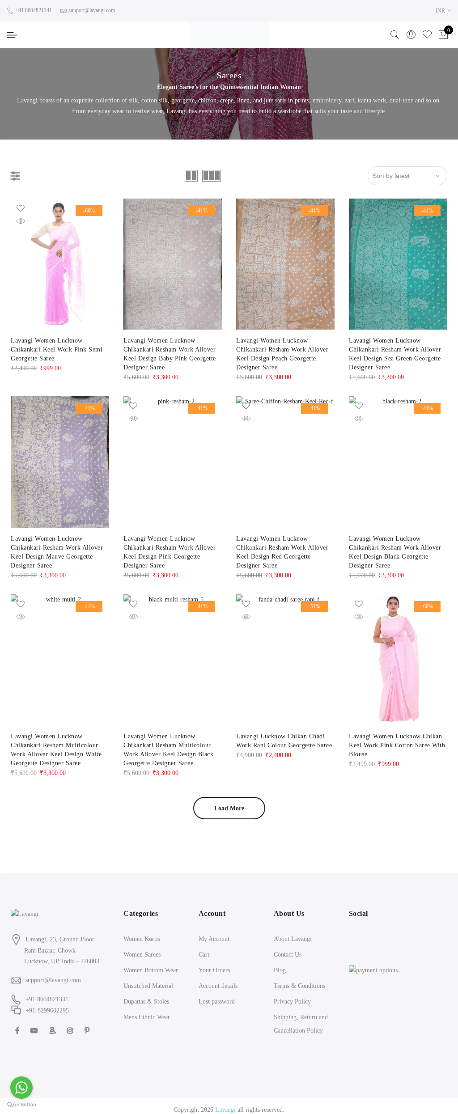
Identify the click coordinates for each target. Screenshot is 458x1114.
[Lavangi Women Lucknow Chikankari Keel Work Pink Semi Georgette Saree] (60, 256)
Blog (280, 962)
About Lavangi (293, 931)
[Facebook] (18, 1022)
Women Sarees (142, 946)
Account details (218, 977)
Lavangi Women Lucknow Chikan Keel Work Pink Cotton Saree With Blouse (397, 737)
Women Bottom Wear (150, 962)
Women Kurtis (141, 931)
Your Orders (214, 962)
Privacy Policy (292, 993)
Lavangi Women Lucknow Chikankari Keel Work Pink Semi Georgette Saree (56, 341)
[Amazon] (53, 1022)
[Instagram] (71, 1022)
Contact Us (287, 946)
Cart (204, 946)
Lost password (217, 993)
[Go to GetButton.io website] (21, 1105)
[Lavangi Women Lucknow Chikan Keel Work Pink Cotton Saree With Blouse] (398, 651)
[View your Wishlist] (427, 30)
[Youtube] (35, 1022)
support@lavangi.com (53, 972)
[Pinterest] (88, 1022)
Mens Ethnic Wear (146, 1009)
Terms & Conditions (299, 977)
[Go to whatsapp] (21, 1087)
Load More (229, 800)
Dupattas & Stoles (146, 993)
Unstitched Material (148, 977)
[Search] (395, 30)
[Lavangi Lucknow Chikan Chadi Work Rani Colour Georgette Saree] (285, 651)
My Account (214, 931)
